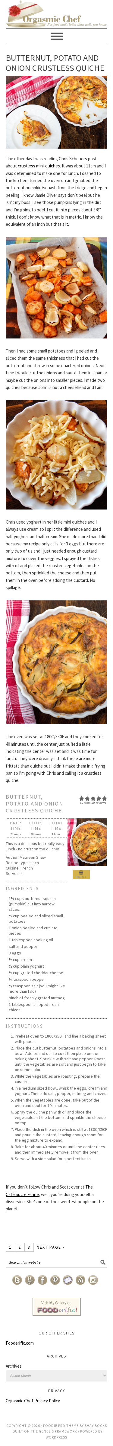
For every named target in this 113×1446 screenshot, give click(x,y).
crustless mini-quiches (39, 166)
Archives (14, 1366)
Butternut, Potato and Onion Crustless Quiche (55, 62)
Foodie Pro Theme (61, 1425)
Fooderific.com (20, 1343)
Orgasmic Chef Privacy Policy (33, 1401)
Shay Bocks (96, 1425)
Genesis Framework (58, 1431)
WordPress (56, 1437)
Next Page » (51, 1247)
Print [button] (81, 877)
